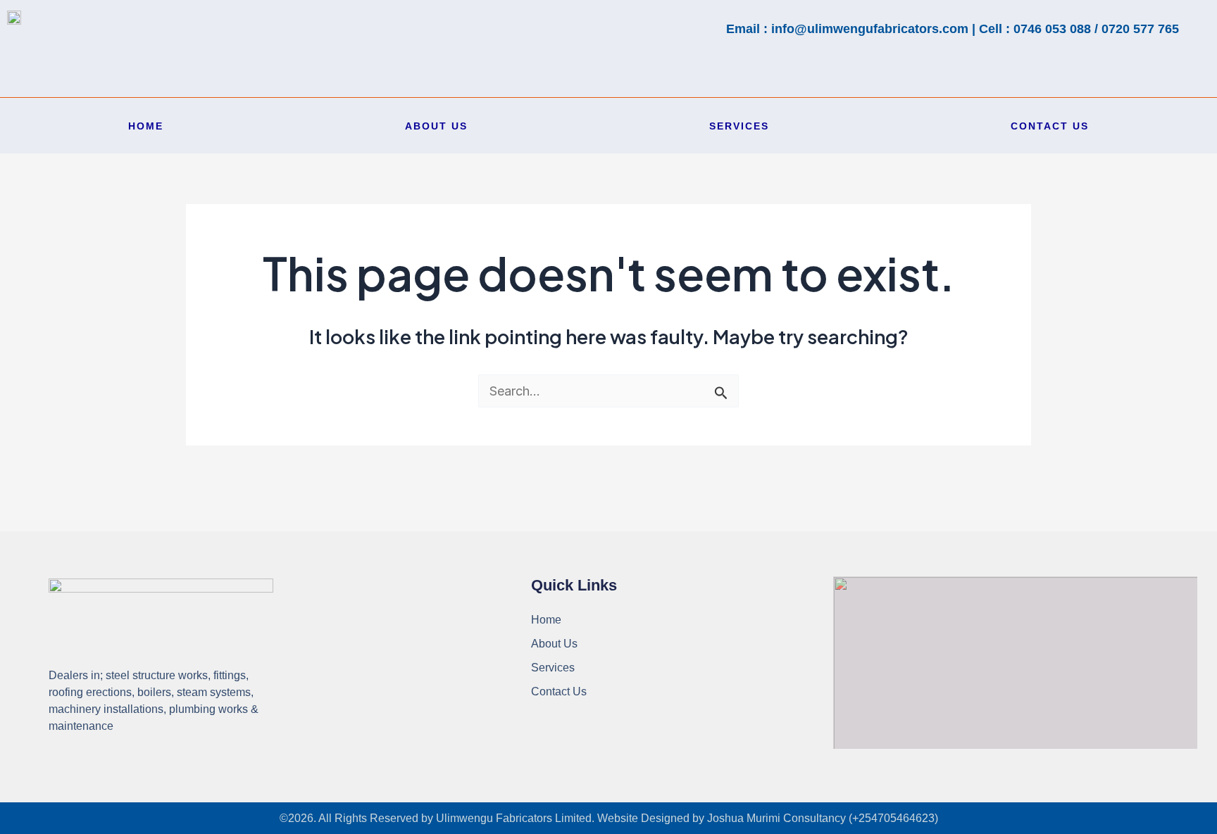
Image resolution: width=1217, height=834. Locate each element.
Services (739, 126)
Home (145, 126)
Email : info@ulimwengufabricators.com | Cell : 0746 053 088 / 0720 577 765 (952, 29)
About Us (436, 126)
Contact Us (1050, 126)
